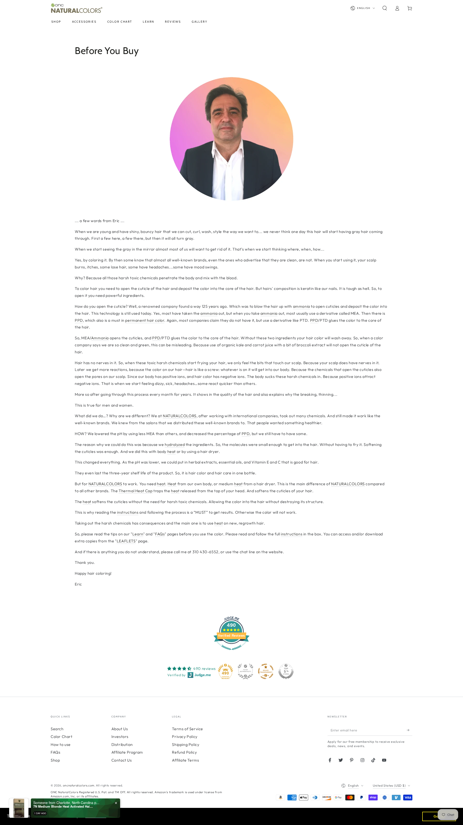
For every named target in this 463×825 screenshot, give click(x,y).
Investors (120, 736)
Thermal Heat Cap (136, 490)
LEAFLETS (126, 541)
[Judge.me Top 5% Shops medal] (286, 671)
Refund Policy (184, 752)
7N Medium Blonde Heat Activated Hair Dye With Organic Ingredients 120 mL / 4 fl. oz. (63, 806)
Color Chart (62, 736)
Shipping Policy (185, 744)
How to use (61, 744)
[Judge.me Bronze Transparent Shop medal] (265, 671)
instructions (127, 512)
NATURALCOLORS (180, 415)
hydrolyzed (175, 444)
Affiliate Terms (185, 760)
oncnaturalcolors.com (78, 785)
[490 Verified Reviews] (231, 652)
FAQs (160, 534)
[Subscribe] (409, 730)
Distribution (122, 744)
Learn (137, 534)
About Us (119, 728)
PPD (79, 320)
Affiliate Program (127, 752)
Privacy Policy (184, 736)
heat (171, 451)
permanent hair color (144, 320)
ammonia (301, 306)
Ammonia (100, 337)
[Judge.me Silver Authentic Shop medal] (245, 671)
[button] (384, 8)
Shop (55, 760)
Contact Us (121, 760)
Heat (172, 483)
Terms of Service (187, 728)
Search (57, 728)
